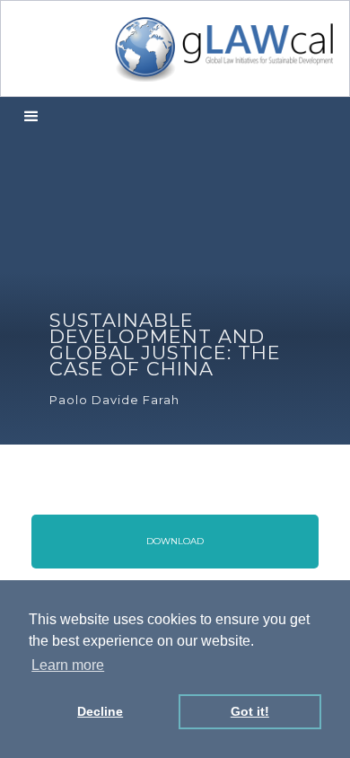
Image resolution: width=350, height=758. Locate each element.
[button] (31, 117)
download (175, 541)
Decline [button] (100, 711)
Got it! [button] (250, 711)
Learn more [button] (67, 665)
